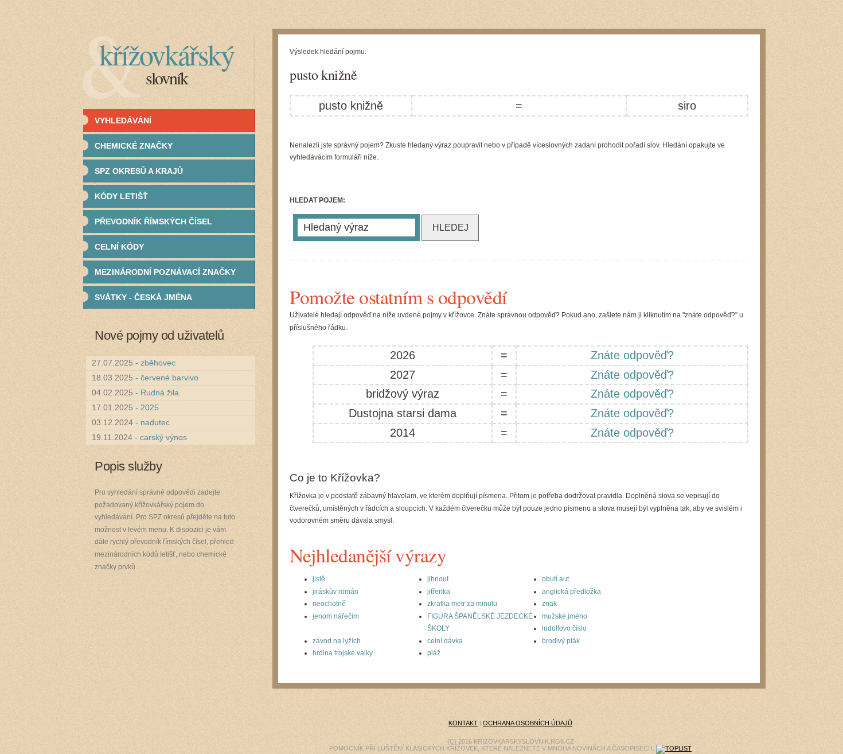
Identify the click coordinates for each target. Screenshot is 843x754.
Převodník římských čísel (153, 221)
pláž (433, 653)
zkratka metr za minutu (462, 604)
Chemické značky (134, 145)
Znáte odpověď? (632, 355)
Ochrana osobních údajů (527, 723)
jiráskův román (335, 592)
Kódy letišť (121, 196)
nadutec (155, 422)
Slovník (167, 77)
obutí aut (555, 579)
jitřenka (438, 592)
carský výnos (163, 437)
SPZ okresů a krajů (139, 171)
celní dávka (445, 641)
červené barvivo (169, 377)
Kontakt (463, 723)
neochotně (329, 604)
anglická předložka (571, 592)
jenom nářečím (336, 616)
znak (549, 604)
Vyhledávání (123, 120)
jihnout (437, 579)
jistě (319, 579)
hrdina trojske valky (343, 653)
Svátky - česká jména (143, 297)
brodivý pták (561, 641)
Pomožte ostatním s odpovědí (398, 296)
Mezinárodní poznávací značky (165, 272)
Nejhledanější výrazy (368, 555)
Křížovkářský (166, 54)
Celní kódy (119, 246)
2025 (149, 407)
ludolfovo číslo (564, 628)
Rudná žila (159, 392)
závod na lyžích (337, 641)
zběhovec (157, 362)
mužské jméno (564, 616)
